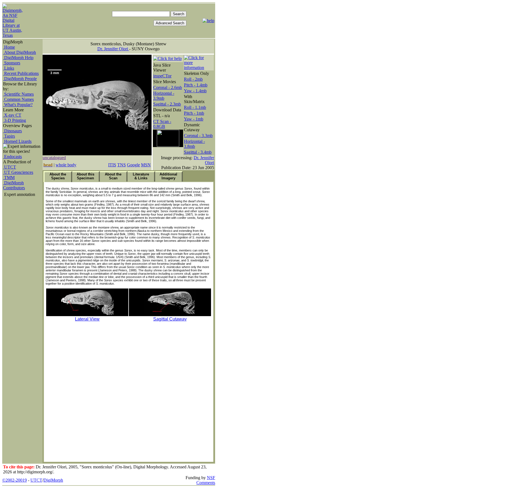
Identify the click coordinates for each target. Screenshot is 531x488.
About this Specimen (85, 176)
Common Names (18, 99)
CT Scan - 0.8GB (162, 124)
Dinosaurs (12, 130)
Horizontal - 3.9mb (163, 96)
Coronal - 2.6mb (167, 87)
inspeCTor (162, 76)
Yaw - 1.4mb (195, 90)
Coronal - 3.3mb (198, 135)
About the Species (58, 176)
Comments (205, 482)
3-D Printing (14, 120)
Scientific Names (18, 94)
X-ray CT (12, 115)
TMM (9, 177)
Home (9, 47)
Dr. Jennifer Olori (113, 48)
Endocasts (12, 156)
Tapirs (9, 136)
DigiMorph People (20, 78)
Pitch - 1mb (194, 113)
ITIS (112, 164)
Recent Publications (21, 73)
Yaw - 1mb (193, 119)
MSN (146, 164)
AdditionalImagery (168, 176)
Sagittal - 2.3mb (167, 104)
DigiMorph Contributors (14, 185)
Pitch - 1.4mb (195, 85)
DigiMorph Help (18, 57)
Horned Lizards (17, 141)
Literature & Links (141, 176)
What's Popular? (18, 104)
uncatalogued (54, 157)
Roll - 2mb (193, 79)
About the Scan (113, 176)
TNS (121, 164)
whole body (66, 164)
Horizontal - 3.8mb (194, 144)
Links (8, 68)
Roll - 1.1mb (195, 107)
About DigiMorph (19, 52)
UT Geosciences (18, 172)
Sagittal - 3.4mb (198, 152)
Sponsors (11, 63)
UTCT (9, 167)
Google (133, 164)
